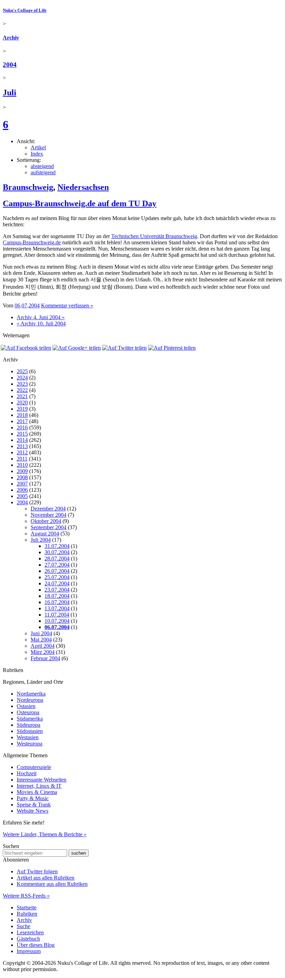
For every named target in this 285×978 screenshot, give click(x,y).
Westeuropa (29, 743)
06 (17, 305)
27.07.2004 (57, 565)
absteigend (42, 166)
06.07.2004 (57, 627)
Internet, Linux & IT (39, 786)
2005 (22, 496)
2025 (22, 371)
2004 (10, 64)
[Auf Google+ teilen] (76, 348)
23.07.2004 (57, 590)
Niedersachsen (83, 187)
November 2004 (48, 515)
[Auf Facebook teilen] (26, 348)
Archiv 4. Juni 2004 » (41, 317)
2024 (22, 378)
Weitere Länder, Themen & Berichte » (45, 834)
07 (24, 305)
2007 (22, 484)
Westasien (28, 737)
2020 (22, 402)
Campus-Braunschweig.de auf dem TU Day (79, 203)
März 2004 (43, 652)
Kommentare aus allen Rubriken (52, 884)
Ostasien (26, 706)
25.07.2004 (57, 577)
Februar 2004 (45, 658)
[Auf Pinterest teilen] (172, 348)
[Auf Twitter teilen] (124, 348)
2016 (22, 427)
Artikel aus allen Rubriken (45, 878)
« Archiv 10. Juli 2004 (41, 323)
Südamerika (30, 719)
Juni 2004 (41, 633)
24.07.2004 (57, 583)
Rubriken (27, 914)
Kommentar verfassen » (67, 305)
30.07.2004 (57, 552)
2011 (22, 459)
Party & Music (33, 798)
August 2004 (45, 533)
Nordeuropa (30, 700)
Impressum (29, 951)
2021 (22, 396)
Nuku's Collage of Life (25, 10)
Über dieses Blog (36, 945)
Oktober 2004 (46, 521)
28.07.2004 (57, 558)
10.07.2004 (57, 621)
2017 (22, 421)
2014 (22, 440)
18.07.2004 (57, 596)
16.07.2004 (57, 602)
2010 (22, 465)
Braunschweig (28, 187)
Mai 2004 (41, 640)
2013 (22, 446)
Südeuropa (28, 725)
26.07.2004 (57, 571)
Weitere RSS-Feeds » (26, 896)
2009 (22, 471)
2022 (22, 390)
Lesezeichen (30, 932)
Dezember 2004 (48, 509)
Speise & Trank (34, 804)
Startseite (26, 907)
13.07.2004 (57, 608)
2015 (22, 434)
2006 (22, 490)
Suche (23, 926)
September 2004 (48, 527)
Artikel (38, 147)
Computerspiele (34, 767)
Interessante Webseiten (41, 780)
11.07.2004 (56, 615)
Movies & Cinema (37, 792)
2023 (22, 384)
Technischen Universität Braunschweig (154, 236)
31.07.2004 (57, 546)
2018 (22, 415)
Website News (32, 811)
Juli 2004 (41, 540)
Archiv (11, 38)
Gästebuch (28, 939)
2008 (22, 477)
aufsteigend (43, 172)
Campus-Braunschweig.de (32, 242)
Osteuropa (28, 712)
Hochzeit (26, 773)
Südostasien (30, 731)
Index (37, 154)
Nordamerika (31, 694)
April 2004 (43, 646)
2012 (22, 452)
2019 (22, 409)
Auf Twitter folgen (37, 871)
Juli (9, 92)
